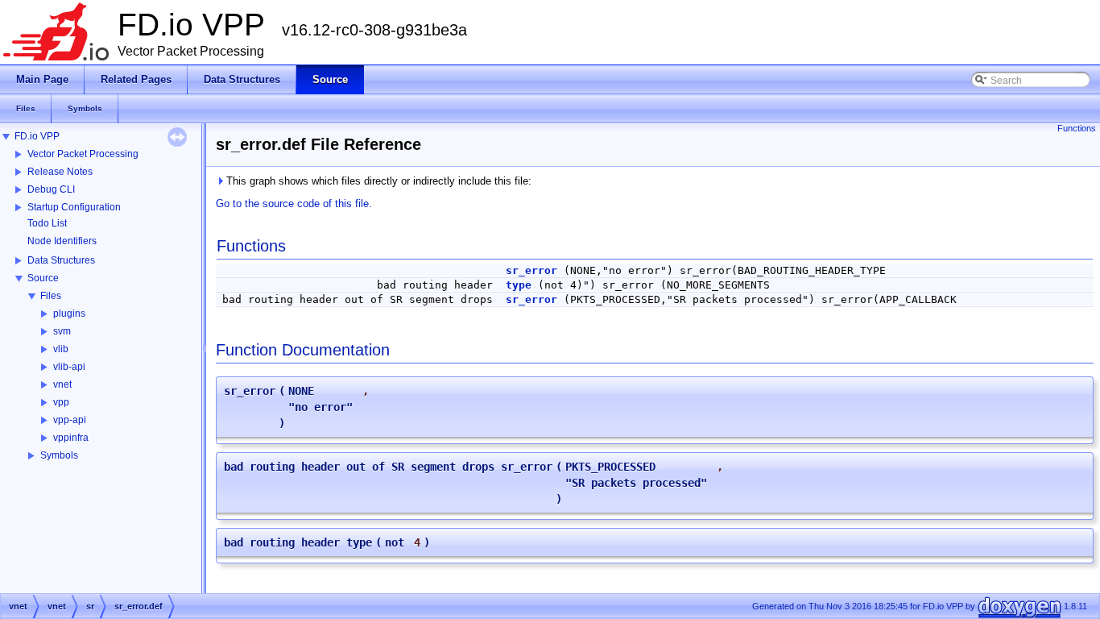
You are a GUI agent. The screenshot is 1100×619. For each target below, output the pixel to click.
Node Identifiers (62, 241)
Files (50, 295)
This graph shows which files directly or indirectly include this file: (377, 181)
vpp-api (69, 420)
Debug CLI (51, 189)
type (518, 285)
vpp (61, 402)
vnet (62, 384)
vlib (60, 349)
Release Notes (60, 171)
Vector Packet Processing (83, 154)
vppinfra (71, 437)
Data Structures (61, 260)
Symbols (59, 455)
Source (43, 278)
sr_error (531, 270)
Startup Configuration (74, 207)
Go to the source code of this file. (294, 203)
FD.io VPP (37, 136)
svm (62, 331)
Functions (1076, 128)
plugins (69, 313)
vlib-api (69, 366)
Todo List (47, 223)
